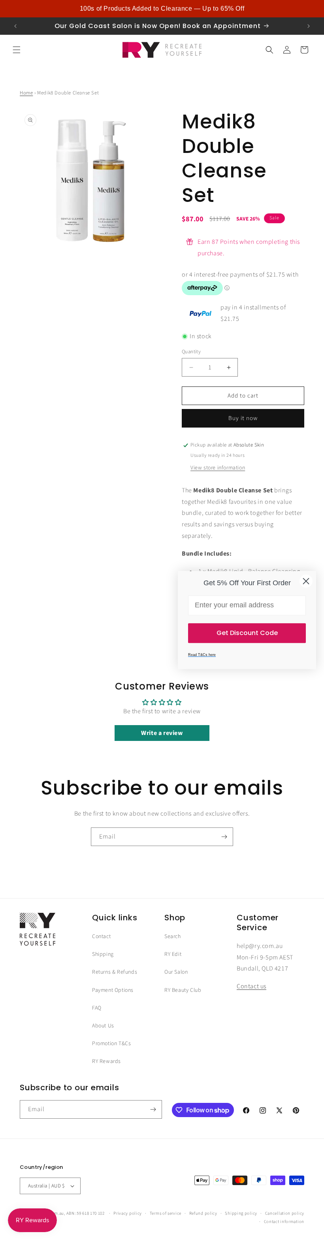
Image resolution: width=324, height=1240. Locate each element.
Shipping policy (241, 1213)
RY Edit (172, 954)
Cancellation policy (284, 1213)
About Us (103, 1026)
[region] (162, 8)
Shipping (103, 954)
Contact (101, 936)
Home (26, 92)
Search (172, 936)
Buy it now (243, 418)
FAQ (97, 1008)
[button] (16, 49)
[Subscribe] (224, 836)
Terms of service (165, 1213)
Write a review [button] (162, 733)
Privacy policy (127, 1213)
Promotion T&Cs (111, 1044)
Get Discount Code (247, 632)
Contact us (251, 986)
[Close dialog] (306, 581)
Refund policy (203, 1213)
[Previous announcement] (15, 26)
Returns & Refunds (114, 972)
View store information (217, 468)
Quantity (191, 351)
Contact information (284, 1222)
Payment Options (113, 990)
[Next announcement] (308, 26)
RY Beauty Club (182, 990)
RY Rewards (106, 1061)
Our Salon (176, 972)
